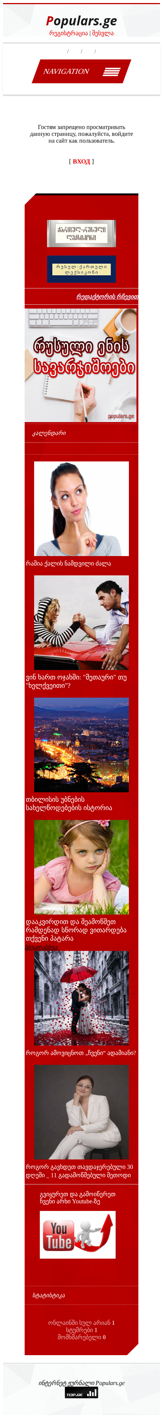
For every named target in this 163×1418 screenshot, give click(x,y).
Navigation (66, 71)
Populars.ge (81, 21)
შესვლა (103, 33)
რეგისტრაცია (68, 33)
